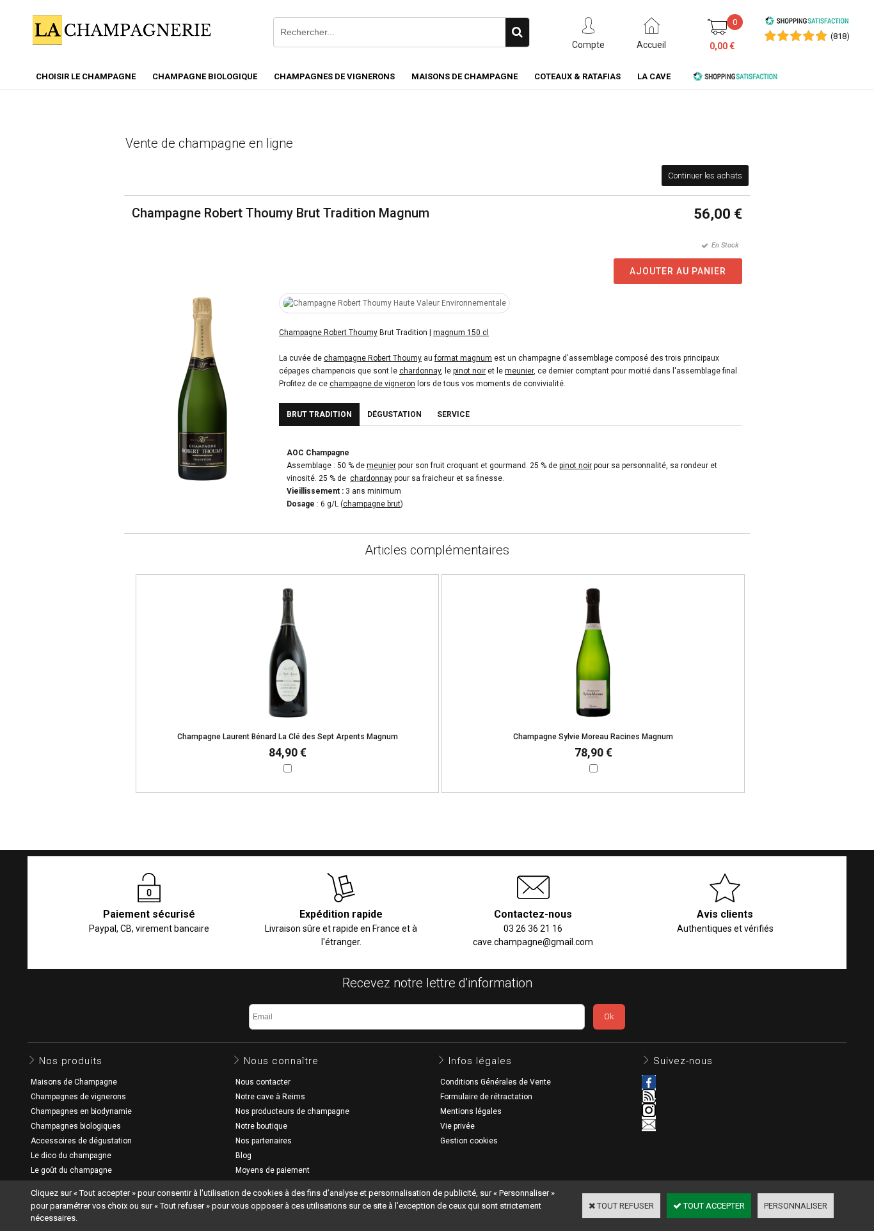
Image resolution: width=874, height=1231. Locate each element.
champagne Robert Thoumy (373, 358)
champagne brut (372, 503)
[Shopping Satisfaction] (806, 22)
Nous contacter (262, 1082)
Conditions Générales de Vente (495, 1082)
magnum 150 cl (461, 332)
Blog (243, 1155)
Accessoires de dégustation (81, 1140)
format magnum (463, 358)
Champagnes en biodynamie (81, 1111)
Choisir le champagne (86, 76)
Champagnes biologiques (76, 1126)
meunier (519, 370)
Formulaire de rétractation (486, 1096)
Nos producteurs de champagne (292, 1111)
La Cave (654, 76)
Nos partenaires (263, 1140)
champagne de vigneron (372, 383)
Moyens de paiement (272, 1170)
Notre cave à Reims (270, 1096)
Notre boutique (261, 1126)
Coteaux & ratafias (577, 76)
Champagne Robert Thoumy (328, 332)
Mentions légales (471, 1111)
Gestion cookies (469, 1140)
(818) (840, 36)
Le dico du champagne (71, 1155)
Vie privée (457, 1126)
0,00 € (722, 46)
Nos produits (70, 1061)
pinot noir (469, 370)
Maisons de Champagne (464, 76)
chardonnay (420, 370)
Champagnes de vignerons (334, 76)
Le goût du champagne (71, 1170)
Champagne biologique (204, 76)
